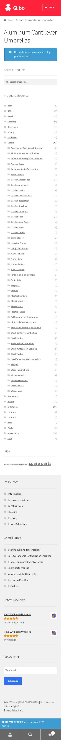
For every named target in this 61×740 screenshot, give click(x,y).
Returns (12, 518)
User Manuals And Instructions (24, 549)
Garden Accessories (20, 179)
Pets (10, 422)
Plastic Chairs (18, 301)
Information (14, 493)
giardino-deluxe (22, 464)
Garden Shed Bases (20, 222)
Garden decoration (20, 200)
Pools (10, 428)
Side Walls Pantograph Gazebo (26, 327)
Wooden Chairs (18, 375)
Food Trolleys (17, 174)
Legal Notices (15, 505)
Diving (11, 132)
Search (30, 734)
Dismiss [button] (5, 725)
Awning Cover (17, 164)
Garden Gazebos (19, 206)
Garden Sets (17, 216)
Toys (10, 438)
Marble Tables (18, 264)
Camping (12, 121)
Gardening (13, 396)
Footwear (12, 137)
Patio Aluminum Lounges (23, 274)
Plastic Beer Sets (19, 295)
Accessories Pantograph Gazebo (26, 148)
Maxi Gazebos (17, 269)
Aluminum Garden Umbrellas (25, 153)
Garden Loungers (19, 211)
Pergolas (15, 285)
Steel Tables (17, 354)
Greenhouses (17, 237)
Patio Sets (16, 280)
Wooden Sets (17, 385)
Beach (10, 116)
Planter (14, 290)
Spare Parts (13, 433)
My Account (10, 734)
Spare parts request (18, 567)
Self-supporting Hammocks (24, 317)
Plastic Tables (18, 311)
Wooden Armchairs (20, 369)
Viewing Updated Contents (22, 573)
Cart (47, 732)
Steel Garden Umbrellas (22, 343)
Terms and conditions (19, 499)
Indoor (11, 401)
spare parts (40, 463)
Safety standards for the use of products (29, 555)
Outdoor (12, 417)
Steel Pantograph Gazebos (24, 348)
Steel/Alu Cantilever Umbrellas (26, 359)
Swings (14, 364)
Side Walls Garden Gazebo (23, 322)
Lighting (12, 412)
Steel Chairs (17, 338)
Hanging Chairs (18, 243)
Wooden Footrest (19, 380)
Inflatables (13, 406)
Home (10, 20)
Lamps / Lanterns (19, 248)
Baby (10, 105)
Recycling (13, 585)
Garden (18, 20)
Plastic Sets (17, 306)
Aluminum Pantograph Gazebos (26, 158)
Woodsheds (16, 391)
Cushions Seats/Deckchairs (24, 169)
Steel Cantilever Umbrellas (24, 332)
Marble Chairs (17, 253)
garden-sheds (10, 464)
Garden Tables (18, 232)
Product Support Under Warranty (25, 561)
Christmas (13, 127)
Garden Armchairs (19, 185)
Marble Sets (16, 258)
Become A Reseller (18, 580)
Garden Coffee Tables (21, 195)
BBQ (10, 111)
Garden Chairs (18, 190)
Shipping (13, 511)
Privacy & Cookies (17, 523)
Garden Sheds (17, 227)
